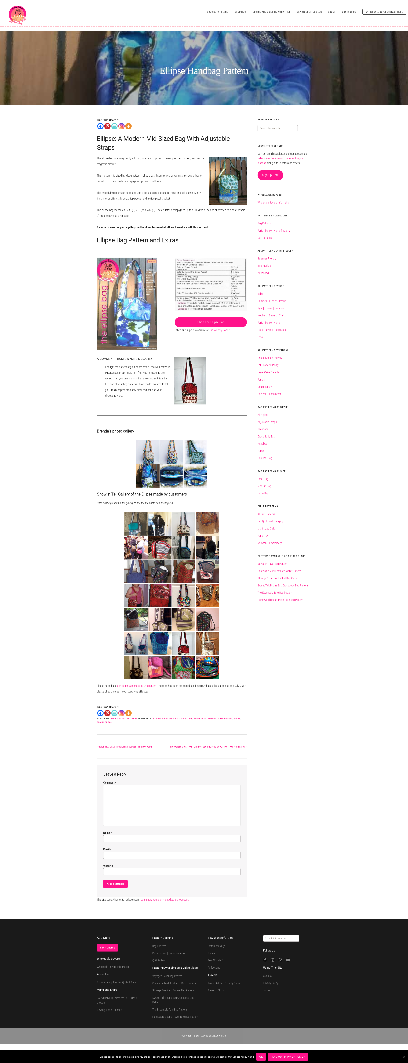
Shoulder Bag (104, 722)
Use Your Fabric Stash (269, 394)
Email (107, 849)
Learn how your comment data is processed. (165, 899)
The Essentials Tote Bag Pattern (275, 592)
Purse (237, 718)
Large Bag (263, 493)
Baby (260, 293)
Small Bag (263, 479)
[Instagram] (121, 126)
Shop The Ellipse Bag (210, 322)
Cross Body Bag (184, 718)
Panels (261, 379)
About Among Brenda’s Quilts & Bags (116, 982)
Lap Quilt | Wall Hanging (270, 521)
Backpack (263, 429)
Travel (261, 337)
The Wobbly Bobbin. (220, 330)
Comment (110, 782)
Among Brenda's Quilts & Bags (17, 15)
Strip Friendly (265, 386)
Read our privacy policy (288, 1056)
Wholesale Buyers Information (274, 202)
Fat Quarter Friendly (268, 365)
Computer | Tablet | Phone (272, 301)
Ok (261, 1056)
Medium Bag (226, 718)
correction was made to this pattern (136, 685)
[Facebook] (100, 126)
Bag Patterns (118, 718)
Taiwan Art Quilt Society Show (224, 983)
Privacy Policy (270, 983)
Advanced (263, 273)
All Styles (263, 414)
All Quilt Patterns (266, 514)
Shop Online (107, 947)
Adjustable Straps (163, 718)
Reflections (214, 967)
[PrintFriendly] (114, 126)
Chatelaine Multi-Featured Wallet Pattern (279, 571)
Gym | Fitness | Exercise (271, 308)
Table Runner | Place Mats (272, 329)
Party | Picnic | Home (269, 322)
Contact (267, 975)
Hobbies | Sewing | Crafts (272, 315)
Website (108, 865)
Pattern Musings (216, 946)
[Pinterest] (107, 126)
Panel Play (263, 535)
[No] (404, 1056)
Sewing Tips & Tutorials (109, 1009)
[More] (128, 126)
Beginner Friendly (267, 258)
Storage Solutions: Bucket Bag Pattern (278, 578)
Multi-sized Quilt (266, 528)
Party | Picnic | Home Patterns (274, 230)
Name (107, 832)
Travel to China (216, 990)
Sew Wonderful (216, 960)
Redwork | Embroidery (270, 543)
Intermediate (211, 718)
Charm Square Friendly (270, 357)
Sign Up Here (270, 175)
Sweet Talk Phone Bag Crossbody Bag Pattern (283, 585)
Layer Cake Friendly (268, 372)
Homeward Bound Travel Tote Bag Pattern (280, 599)
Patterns (132, 718)
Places (211, 953)
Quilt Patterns (265, 237)
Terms (266, 990)
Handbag (198, 718)
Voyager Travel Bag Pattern (272, 563)
